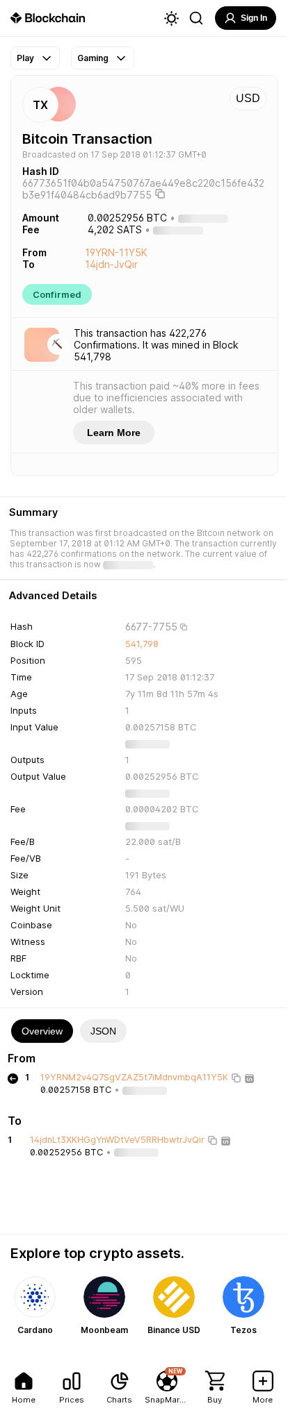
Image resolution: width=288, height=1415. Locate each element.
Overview (42, 1031)
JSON (103, 1031)
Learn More (114, 432)
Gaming (93, 58)
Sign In (254, 18)
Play (25, 58)
